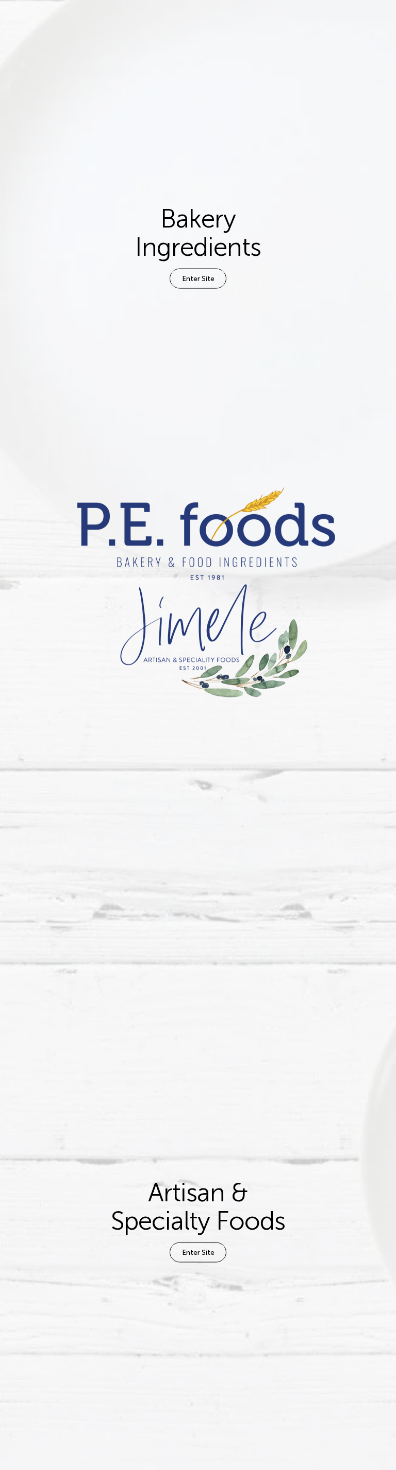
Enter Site (198, 278)
